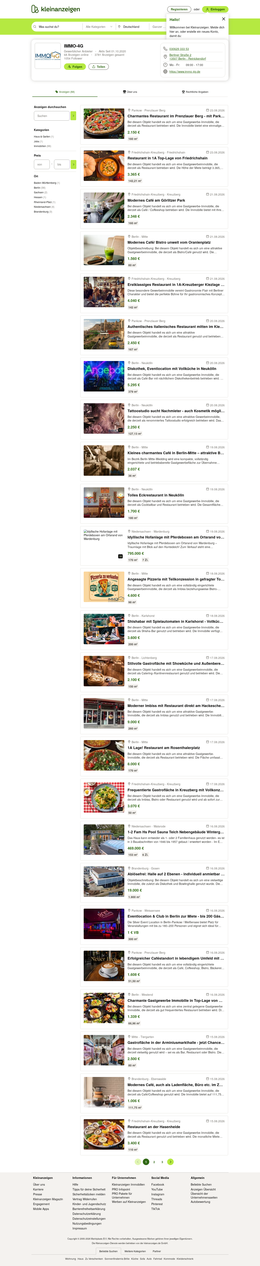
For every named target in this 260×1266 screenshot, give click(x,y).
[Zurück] (138, 1162)
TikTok (155, 1209)
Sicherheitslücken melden (89, 1194)
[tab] (65, 92)
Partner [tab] (157, 1251)
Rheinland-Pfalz (44, 202)
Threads (156, 1199)
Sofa (142, 1258)
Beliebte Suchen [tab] (108, 1251)
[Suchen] (73, 115)
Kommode (169, 1258)
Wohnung (70, 1258)
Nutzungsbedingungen (87, 1223)
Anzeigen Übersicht (203, 1189)
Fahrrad (157, 1258)
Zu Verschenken (94, 1258)
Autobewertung (200, 1202)
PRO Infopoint (121, 1189)
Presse (37, 1194)
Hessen (40, 197)
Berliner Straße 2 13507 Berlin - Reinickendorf (187, 56)
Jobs (38, 141)
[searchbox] (60, 26)
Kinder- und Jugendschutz (89, 1204)
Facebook (157, 1184)
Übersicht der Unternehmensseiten (204, 1195)
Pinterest (157, 1204)
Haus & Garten (44, 136)
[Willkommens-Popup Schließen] (223, 19)
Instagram (157, 1194)
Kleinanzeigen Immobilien (128, 1184)
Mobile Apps (41, 1209)
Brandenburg (43, 211)
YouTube (157, 1189)
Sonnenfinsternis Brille (117, 1258)
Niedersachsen (44, 206)
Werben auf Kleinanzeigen (129, 1202)
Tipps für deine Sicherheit (89, 1189)
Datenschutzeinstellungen (89, 1218)
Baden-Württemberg (47, 182)
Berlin (40, 187)
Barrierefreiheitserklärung (89, 1209)
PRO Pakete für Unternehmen (122, 1195)
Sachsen (40, 192)
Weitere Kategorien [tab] (135, 1251)
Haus (80, 1258)
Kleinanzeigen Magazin (48, 1199)
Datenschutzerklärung (87, 1214)
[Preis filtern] (73, 164)
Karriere (38, 1189)
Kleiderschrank (185, 1258)
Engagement (41, 1204)
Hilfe (75, 1184)
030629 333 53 (179, 49)
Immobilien (42, 146)
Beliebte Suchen (201, 1184)
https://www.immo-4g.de (184, 71)
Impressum (80, 1228)
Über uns (39, 1184)
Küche (134, 1258)
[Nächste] (170, 1162)
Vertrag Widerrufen (85, 1199)
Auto (149, 1258)
